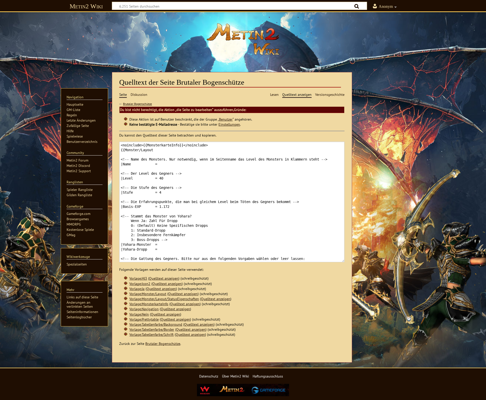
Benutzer (226, 119)
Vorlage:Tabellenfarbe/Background (155, 324)
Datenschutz (208, 376)
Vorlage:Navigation (144, 308)
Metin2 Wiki (86, 6)
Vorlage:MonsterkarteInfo (148, 303)
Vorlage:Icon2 (139, 283)
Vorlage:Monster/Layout (147, 293)
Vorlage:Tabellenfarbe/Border (151, 329)
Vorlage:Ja (137, 288)
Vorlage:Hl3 (138, 278)
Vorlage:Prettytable (144, 319)
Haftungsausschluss (268, 376)
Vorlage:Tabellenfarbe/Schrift (151, 334)
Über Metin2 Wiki (235, 376)
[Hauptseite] (243, 39)
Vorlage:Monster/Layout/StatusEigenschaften (164, 298)
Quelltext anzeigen (163, 278)
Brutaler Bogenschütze (137, 104)
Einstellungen (229, 124)
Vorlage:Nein (139, 314)
